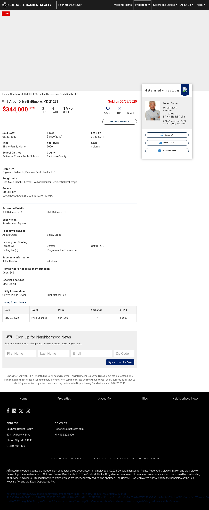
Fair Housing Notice (146, 458)
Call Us (169, 135)
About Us (187, 6)
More (201, 6)
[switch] (108, 111)
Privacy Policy (81, 458)
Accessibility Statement (111, 458)
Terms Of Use (58, 458)
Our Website (169, 151)
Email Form (169, 143)
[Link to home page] (28, 5)
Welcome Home (122, 4)
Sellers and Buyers (165, 6)
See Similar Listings (119, 122)
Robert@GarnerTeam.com (69, 428)
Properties (143, 6)
